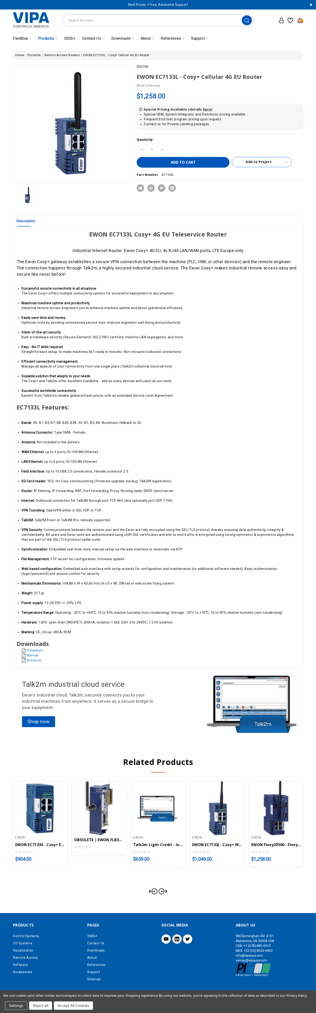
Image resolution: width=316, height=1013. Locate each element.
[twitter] (187, 939)
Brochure (34, 660)
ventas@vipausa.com (251, 960)
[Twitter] (161, 188)
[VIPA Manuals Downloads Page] (24, 660)
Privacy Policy (296, 995)
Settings (16, 1005)
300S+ (69, 38)
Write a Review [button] (148, 85)
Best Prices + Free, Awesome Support (158, 4)
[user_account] (280, 20)
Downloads (121, 38)
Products (46, 38)
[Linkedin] (172, 188)
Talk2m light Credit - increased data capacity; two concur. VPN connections (158, 844)
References (171, 38)
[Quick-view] (34, 806)
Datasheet (35, 650)
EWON (142, 66)
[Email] (140, 188)
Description (26, 221)
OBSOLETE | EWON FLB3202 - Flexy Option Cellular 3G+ (99, 839)
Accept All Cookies (73, 1005)
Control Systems (26, 936)
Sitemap (94, 979)
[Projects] (289, 20)
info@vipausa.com (249, 955)
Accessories (22, 972)
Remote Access (25, 957)
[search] (247, 20)
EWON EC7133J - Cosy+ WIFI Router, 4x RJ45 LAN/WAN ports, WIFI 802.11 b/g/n (217, 844)
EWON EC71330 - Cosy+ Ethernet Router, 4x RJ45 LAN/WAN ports (40, 844)
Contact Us (91, 38)
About (146, 38)
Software (20, 965)
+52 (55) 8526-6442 (258, 950)
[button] (38, 721)
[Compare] (45, 806)
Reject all (40, 1005)
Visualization (23, 950)
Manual (33, 655)
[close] (311, 4)
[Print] (151, 188)
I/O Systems (23, 943)
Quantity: (145, 139)
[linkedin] (177, 939)
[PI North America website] (253, 969)
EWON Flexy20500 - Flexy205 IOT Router (276, 844)
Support (198, 38)
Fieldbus (20, 38)
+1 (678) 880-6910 (257, 946)
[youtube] (166, 939)
